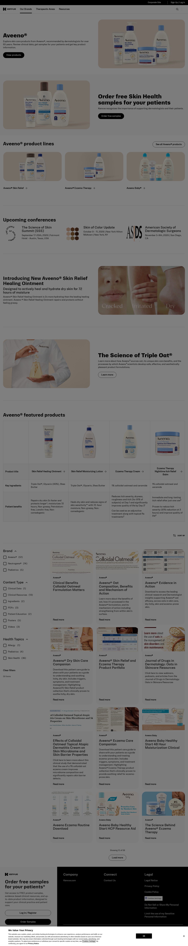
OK (144, 936)
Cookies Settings (89, 941)
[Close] (184, 936)
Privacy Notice (33, 943)
